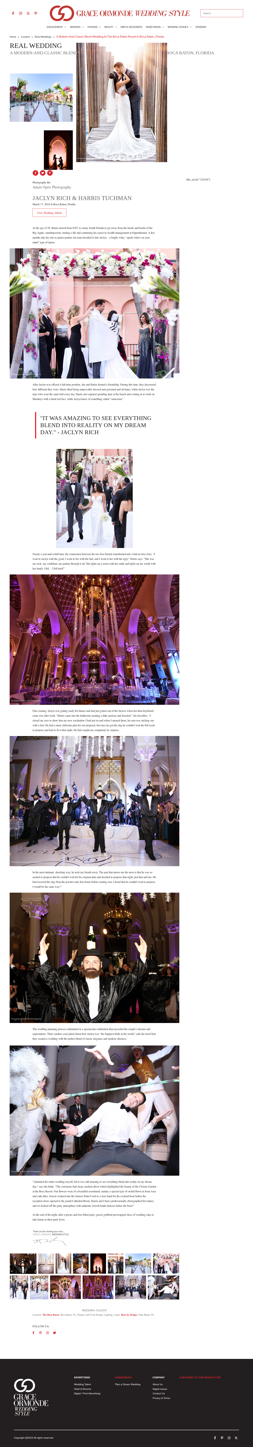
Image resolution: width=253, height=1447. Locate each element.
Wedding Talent (82, 1384)
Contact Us (159, 1393)
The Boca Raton (51, 1314)
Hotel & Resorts (82, 1389)
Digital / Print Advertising (87, 1393)
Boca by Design (129, 1314)
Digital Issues (160, 1389)
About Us (158, 1384)
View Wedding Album (49, 212)
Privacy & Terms (161, 1398)
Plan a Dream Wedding (127, 1384)
